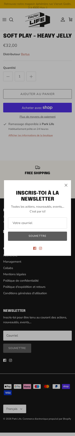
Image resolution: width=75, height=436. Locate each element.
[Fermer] (66, 185)
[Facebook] (34, 248)
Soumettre (37, 236)
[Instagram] (40, 248)
